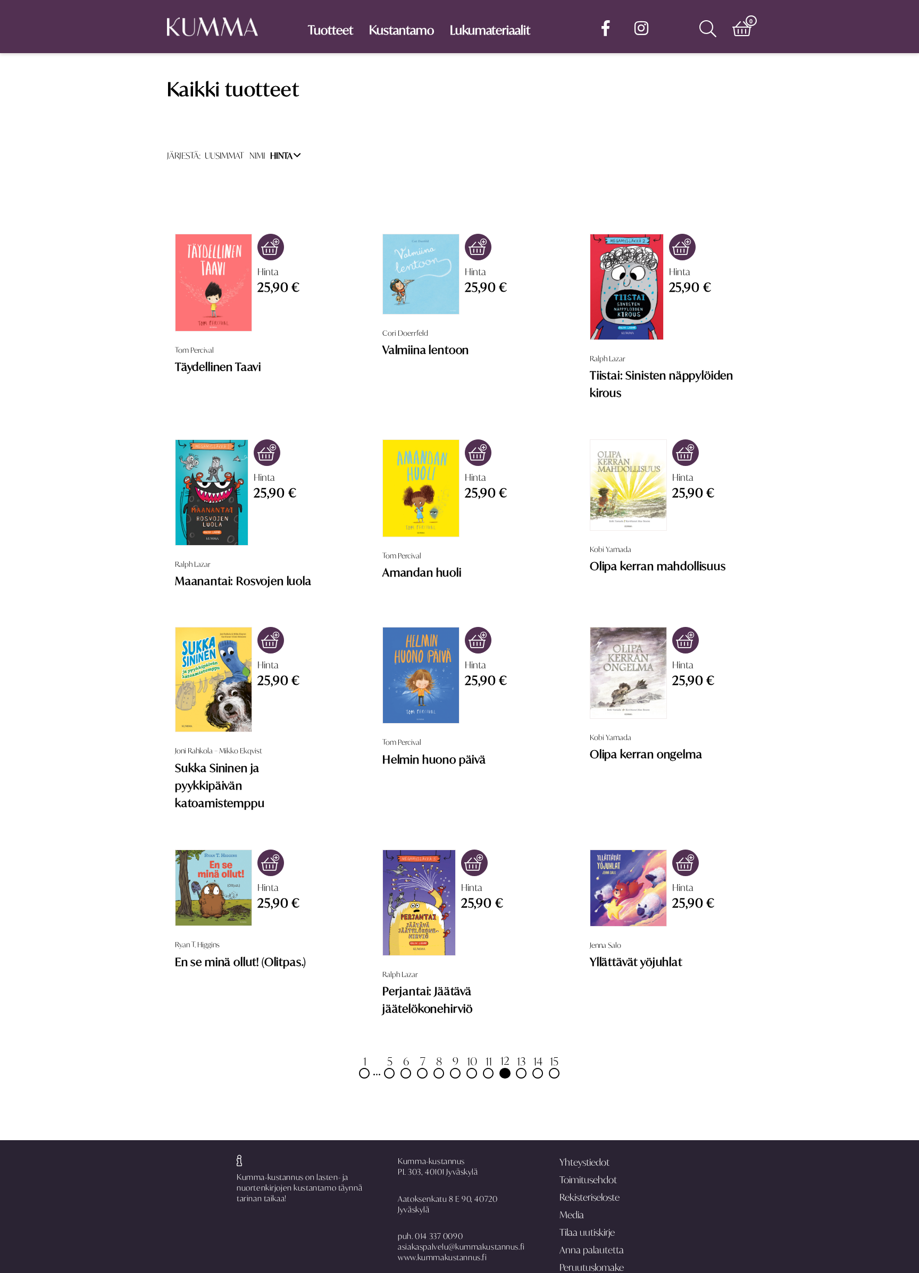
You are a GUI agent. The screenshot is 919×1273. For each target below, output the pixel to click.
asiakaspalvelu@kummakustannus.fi (461, 1247)
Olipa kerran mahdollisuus (658, 565)
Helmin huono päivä (434, 759)
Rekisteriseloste (589, 1197)
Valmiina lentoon (425, 349)
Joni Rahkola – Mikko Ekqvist (218, 751)
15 (554, 1061)
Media (571, 1215)
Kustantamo (401, 30)
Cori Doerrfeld (405, 333)
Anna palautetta (591, 1250)
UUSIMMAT (224, 156)
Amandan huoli (422, 572)
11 (489, 1061)
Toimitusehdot (588, 1180)
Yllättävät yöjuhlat (636, 961)
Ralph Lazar (607, 358)
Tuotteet (330, 30)
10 (472, 1061)
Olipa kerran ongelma (646, 753)
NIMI (257, 156)
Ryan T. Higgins (197, 944)
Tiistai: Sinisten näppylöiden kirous (661, 384)
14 (537, 1061)
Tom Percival (194, 350)
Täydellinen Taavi (218, 366)
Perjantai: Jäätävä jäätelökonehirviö (427, 999)
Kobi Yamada (610, 549)
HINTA (281, 156)
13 (521, 1061)
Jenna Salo (605, 945)
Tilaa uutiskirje (587, 1232)
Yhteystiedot (584, 1162)
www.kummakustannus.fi (442, 1257)
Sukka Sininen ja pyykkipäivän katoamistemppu (220, 785)
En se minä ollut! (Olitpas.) (240, 961)
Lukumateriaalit (490, 30)
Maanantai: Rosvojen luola (243, 580)
